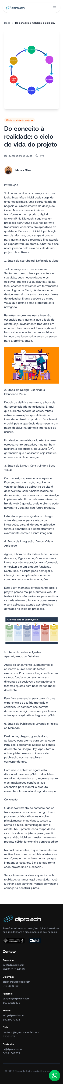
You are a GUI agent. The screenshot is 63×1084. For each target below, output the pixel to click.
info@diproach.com (13, 964)
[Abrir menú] (54, 8)
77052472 (9, 1036)
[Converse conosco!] (54, 1075)
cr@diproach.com (13, 1049)
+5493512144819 (14, 969)
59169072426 (11, 1019)
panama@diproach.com (16, 998)
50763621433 (11, 1002)
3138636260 (11, 985)
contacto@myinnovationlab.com (21, 1032)
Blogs (7, 22)
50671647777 (11, 1053)
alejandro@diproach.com (16, 981)
